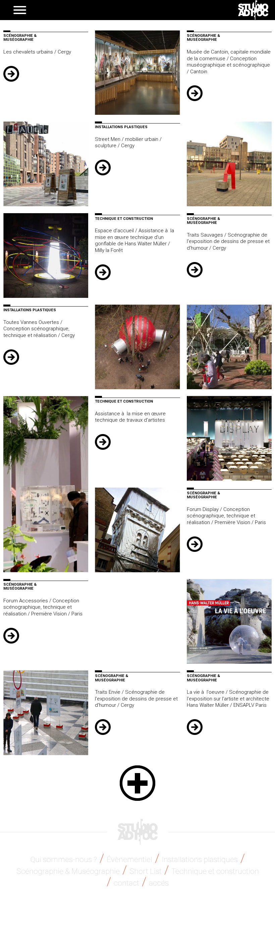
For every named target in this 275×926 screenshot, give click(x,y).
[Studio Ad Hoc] (253, 10)
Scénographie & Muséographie (68, 871)
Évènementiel (129, 859)
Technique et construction (215, 871)
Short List (145, 871)
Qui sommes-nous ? (64, 859)
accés (159, 882)
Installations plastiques (200, 859)
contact (126, 882)
